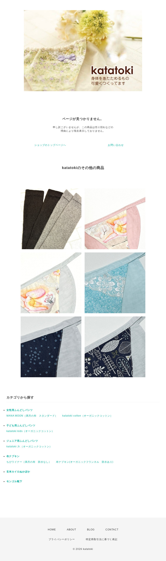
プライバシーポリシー (62, 539)
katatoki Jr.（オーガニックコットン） (29, 446)
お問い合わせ (116, 145)
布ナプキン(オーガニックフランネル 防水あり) (84, 462)
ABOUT (71, 529)
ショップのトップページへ (50, 145)
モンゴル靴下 (14, 481)
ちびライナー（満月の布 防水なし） (28, 462)
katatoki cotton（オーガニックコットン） (87, 415)
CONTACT (111, 529)
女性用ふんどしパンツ (19, 410)
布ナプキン (13, 456)
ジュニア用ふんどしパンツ (22, 440)
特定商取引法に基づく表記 (101, 539)
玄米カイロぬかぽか (18, 471)
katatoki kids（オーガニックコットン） (30, 431)
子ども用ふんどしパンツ (20, 425)
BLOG (91, 529)
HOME (52, 529)
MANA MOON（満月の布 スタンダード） (31, 415)
